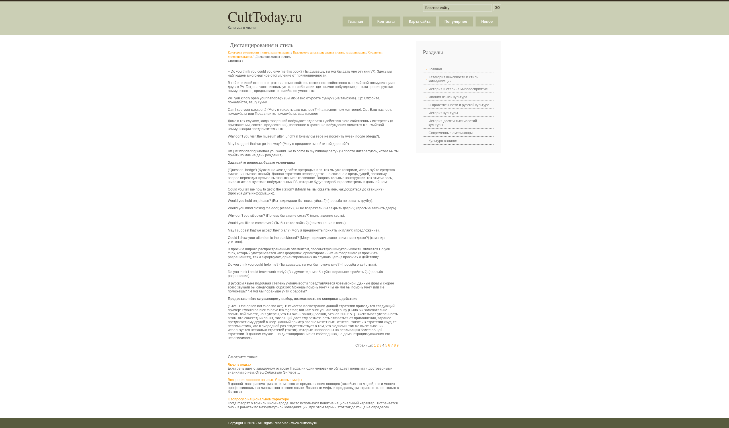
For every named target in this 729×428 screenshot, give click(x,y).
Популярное (456, 21)
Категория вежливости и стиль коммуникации (259, 52)
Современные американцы (451, 133)
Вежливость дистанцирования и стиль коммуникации (329, 52)
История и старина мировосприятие (458, 89)
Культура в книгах (443, 141)
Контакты (386, 21)
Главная (355, 21)
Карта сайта (419, 21)
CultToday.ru (265, 16)
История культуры (443, 113)
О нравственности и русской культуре (459, 105)
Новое (487, 21)
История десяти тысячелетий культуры (453, 123)
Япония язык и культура (448, 97)
